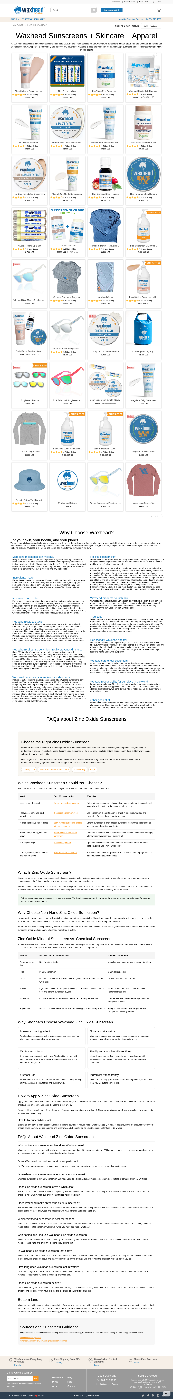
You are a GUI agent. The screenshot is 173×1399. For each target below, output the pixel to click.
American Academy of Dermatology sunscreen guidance (43, 1341)
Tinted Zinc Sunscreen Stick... (143, 142)
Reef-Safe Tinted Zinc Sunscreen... (29, 194)
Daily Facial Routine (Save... (29, 351)
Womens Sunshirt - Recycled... (67, 297)
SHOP (14, 19)
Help (69, 1382)
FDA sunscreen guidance (30, 1338)
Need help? (143, 2)
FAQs (92, 769)
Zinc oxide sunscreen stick (66, 813)
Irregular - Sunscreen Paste (105, 351)
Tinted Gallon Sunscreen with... (143, 297)
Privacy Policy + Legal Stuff (86, 1395)
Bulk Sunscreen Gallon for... (143, 246)
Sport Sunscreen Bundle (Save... (105, 400)
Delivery (58, 1363)
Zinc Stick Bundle (67, 245)
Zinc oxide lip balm (62, 843)
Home (15, 25)
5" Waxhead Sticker (67, 503)
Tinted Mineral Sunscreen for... (29, 91)
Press (55, 1382)
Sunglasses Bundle (30, 400)
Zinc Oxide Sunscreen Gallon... (67, 449)
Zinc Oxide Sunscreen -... (29, 142)
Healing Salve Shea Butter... (143, 194)
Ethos (136, 1363)
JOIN (35, 1378)
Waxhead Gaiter (105, 297)
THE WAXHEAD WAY (33, 19)
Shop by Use (29, 769)
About (55, 1386)
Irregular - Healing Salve (143, 451)
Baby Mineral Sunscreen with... (105, 142)
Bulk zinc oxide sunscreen (65, 853)
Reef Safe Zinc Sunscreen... (105, 91)
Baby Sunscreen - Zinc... (105, 449)
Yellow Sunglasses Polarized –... (105, 503)
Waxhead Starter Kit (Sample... (143, 91)
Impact (97, 1365)
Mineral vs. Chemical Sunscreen (54, 769)
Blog (69, 1377)
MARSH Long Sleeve (30, 451)
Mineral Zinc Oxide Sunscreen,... (67, 194)
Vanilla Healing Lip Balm (29, 246)
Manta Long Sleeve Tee (143, 503)
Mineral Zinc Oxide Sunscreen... (67, 142)
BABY (22, 25)
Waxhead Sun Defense (24, 1396)
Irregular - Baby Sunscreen (143, 400)
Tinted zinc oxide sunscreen (66, 803)
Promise (18, 1365)
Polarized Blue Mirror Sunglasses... (29, 300)
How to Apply (79, 769)
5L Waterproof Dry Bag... (143, 351)
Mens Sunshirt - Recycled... (105, 246)
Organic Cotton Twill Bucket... (29, 500)
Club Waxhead (129, 2)
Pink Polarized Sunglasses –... (67, 400)
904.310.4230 (154, 19)
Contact (71, 1386)
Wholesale (116, 2)
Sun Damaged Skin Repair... (105, 194)
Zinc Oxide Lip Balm (67, 91)
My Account (156, 2)
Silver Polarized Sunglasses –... (67, 348)
